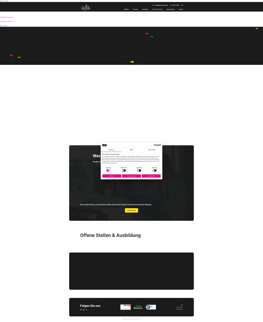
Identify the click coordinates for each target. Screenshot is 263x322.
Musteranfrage (171, 9)
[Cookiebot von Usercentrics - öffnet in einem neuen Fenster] (155, 145)
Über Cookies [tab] (152, 149)
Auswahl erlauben (131, 176)
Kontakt (181, 9)
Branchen (135, 9)
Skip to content (4, 1)
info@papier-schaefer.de (6, 21)
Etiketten (126, 9)
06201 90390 (3, 25)
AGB (182, 305)
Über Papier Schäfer (157, 9)
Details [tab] (131, 149)
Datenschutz (179, 309)
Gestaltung (145, 9)
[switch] (124, 170)
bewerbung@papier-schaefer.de (133, 280)
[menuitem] (182, 5)
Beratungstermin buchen (6, 17)
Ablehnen (112, 176)
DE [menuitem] (182, 5)
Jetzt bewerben (144, 130)
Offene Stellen (157, 130)
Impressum (180, 307)
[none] (182, 5)
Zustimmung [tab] (111, 149)
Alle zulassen (151, 176)
